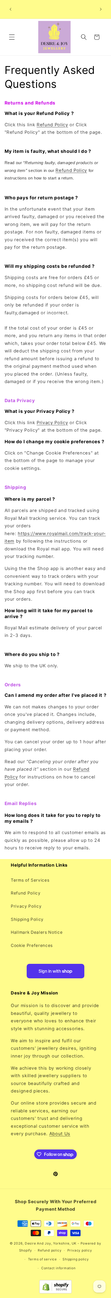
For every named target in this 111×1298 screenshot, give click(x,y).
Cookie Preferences (32, 945)
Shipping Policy (27, 919)
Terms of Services (30, 880)
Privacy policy (79, 1250)
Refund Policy (52, 124)
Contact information (58, 1268)
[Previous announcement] (10, 9)
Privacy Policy (52, 422)
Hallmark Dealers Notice (37, 932)
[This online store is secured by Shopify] (55, 1292)
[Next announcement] (101, 9)
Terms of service (42, 1259)
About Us (59, 1133)
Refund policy (49, 1250)
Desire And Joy (38, 1243)
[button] (11, 37)
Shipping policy (76, 1259)
